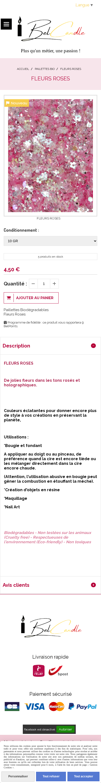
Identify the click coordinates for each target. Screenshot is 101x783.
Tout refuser (51, 776)
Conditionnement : (21, 230)
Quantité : (15, 284)
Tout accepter (83, 776)
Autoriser (65, 729)
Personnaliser (18, 776)
